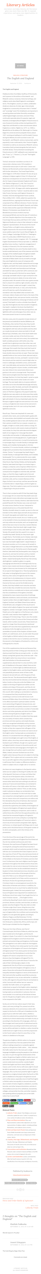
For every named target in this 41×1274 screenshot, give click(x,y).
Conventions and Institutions (17, 1149)
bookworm (27, 83)
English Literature (20, 75)
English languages (20, 1180)
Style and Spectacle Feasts (16, 1130)
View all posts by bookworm (21, 1175)
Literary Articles (20, 4)
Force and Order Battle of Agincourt (18, 1200)
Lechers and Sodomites (15, 1156)
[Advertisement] (20, 39)
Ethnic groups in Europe (14, 1183)
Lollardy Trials (12, 1113)
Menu (21, 66)
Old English (31, 1183)
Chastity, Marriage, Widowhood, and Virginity (22, 1139)
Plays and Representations (16, 1120)
